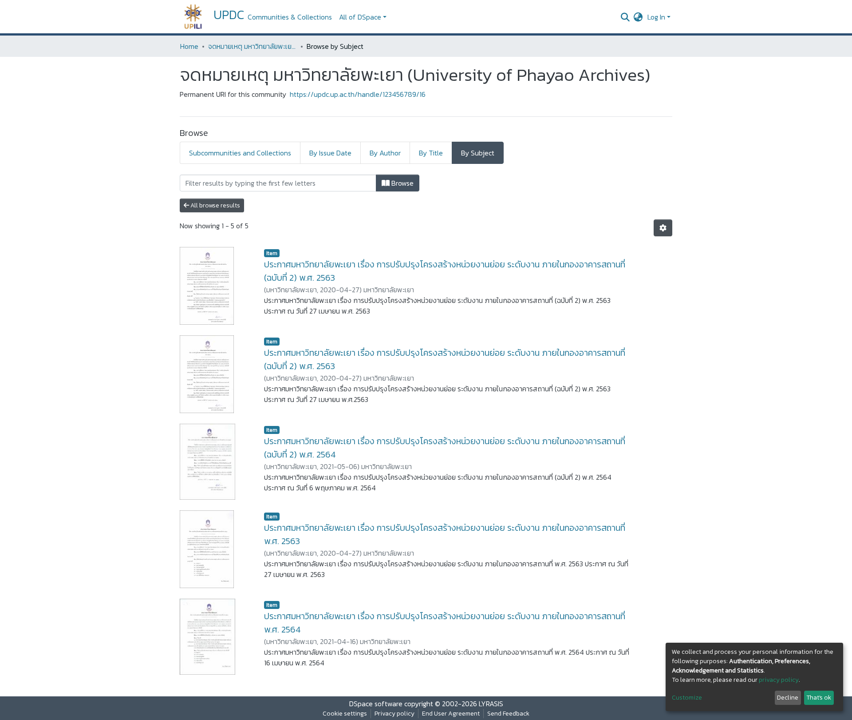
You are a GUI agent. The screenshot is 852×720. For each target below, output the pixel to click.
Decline (787, 697)
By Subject (477, 152)
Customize (687, 697)
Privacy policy (394, 713)
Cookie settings (345, 713)
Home (189, 46)
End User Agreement (451, 713)
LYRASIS (491, 703)
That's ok (818, 697)
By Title (431, 152)
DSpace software (375, 703)
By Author (385, 152)
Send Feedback (508, 713)
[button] (638, 17)
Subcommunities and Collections (240, 152)
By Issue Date (330, 152)
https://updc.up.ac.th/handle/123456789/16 (358, 94)
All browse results (214, 205)
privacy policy (779, 679)
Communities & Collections (290, 17)
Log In (656, 17)
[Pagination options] (663, 227)
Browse (402, 183)
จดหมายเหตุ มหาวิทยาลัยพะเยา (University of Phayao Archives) (252, 46)
